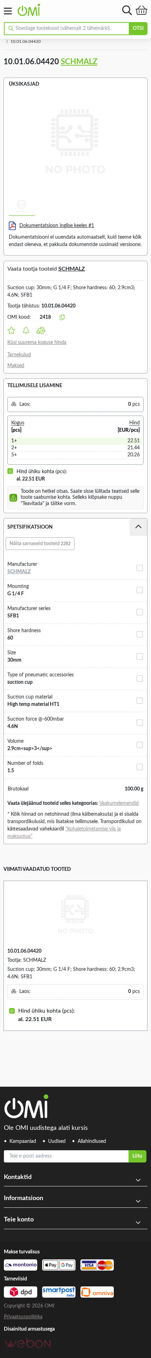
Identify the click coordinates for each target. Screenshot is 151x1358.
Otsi (138, 28)
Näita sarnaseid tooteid (40, 543)
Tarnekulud (19, 354)
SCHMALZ (79, 62)
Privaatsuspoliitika (23, 1316)
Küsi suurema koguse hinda (36, 342)
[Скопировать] (62, 317)
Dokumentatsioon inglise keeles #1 (56, 225)
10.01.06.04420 (24, 951)
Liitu (137, 1156)
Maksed (15, 365)
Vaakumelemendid (119, 803)
